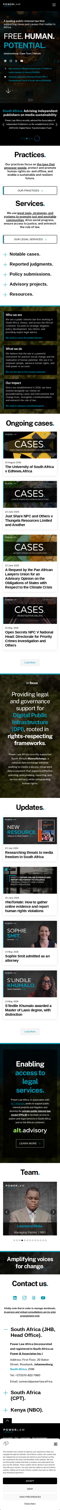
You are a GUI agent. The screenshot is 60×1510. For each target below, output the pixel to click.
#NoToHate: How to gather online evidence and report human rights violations (26, 906)
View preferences (30, 1497)
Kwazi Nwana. (30, 1226)
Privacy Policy (30, 1504)
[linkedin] (16, 1298)
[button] (55, 1444)
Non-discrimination (39, 1438)
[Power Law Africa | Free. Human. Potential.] (12, 6)
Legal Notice (25, 1438)
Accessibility (8, 1438)
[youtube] (44, 1298)
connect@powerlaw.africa (35, 1381)
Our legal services (28, 239)
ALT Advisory (17, 1103)
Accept (30, 1481)
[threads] (34, 1298)
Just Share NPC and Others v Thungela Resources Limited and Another (29, 520)
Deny (30, 1489)
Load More (30, 662)
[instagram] (25, 1298)
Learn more (28, 1143)
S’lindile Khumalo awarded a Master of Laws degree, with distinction (28, 1010)
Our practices (28, 190)
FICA (16, 1438)
